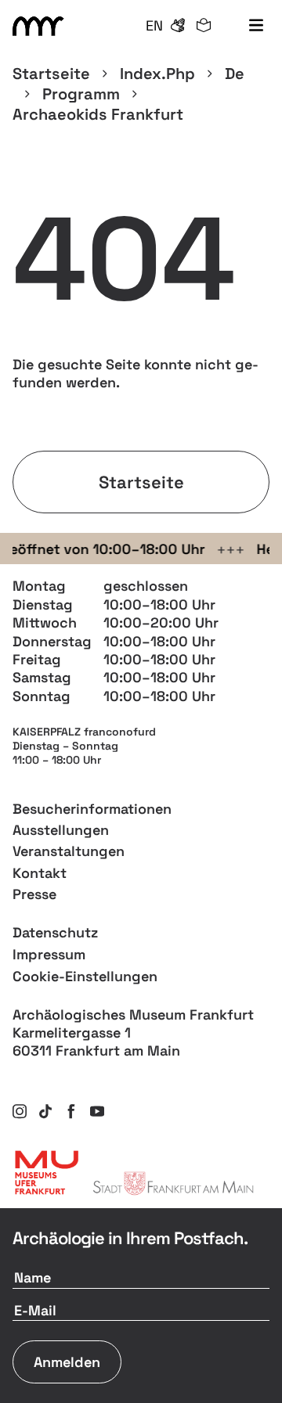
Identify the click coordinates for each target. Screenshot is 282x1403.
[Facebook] (71, 1111)
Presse (34, 894)
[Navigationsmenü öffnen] (255, 26)
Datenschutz (55, 932)
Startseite (51, 73)
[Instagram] (20, 1111)
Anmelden (67, 1362)
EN (154, 25)
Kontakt (40, 873)
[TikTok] (45, 1111)
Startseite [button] (141, 482)
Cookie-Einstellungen (85, 976)
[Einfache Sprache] (204, 26)
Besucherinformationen (92, 809)
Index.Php (157, 73)
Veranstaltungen (69, 851)
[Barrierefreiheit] (178, 26)
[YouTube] (97, 1111)
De (234, 73)
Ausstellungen (61, 830)
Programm (81, 94)
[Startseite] (41, 26)
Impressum (49, 954)
